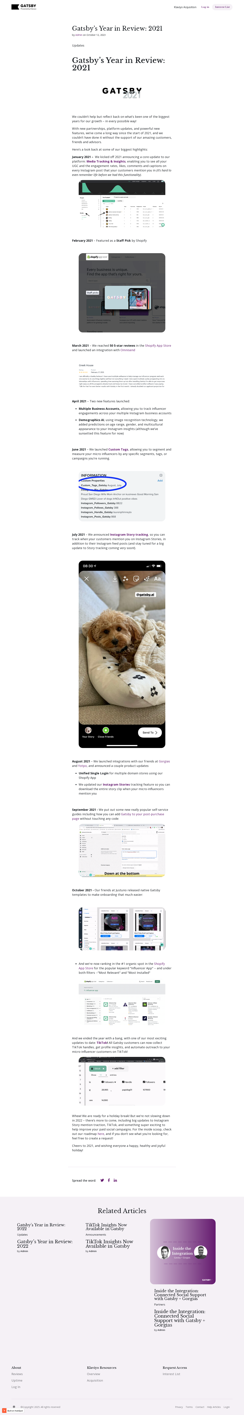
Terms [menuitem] (189, 1407)
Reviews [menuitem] (17, 1374)
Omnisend (128, 350)
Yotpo (82, 766)
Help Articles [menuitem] (214, 1407)
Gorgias (164, 761)
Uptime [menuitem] (16, 1380)
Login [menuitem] (227, 1407)
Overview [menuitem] (93, 1374)
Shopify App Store (157, 345)
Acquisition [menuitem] (95, 1380)
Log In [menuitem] (15, 1387)
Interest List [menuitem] (171, 1374)
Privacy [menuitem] (179, 1407)
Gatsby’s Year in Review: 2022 (41, 1227)
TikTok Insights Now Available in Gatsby (106, 1227)
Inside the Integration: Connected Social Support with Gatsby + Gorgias (180, 1294)
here (101, 1134)
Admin (78, 34)
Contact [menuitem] (200, 1407)
